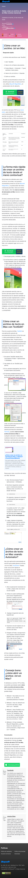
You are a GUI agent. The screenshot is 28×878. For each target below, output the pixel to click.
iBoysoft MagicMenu (15, 84)
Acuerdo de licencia (6, 853)
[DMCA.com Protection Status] (6, 872)
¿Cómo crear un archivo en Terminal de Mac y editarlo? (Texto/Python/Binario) (14, 456)
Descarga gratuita (13, 765)
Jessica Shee (10, 28)
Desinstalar (17, 853)
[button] (13, 92)
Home (3, 6)
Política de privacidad (20, 851)
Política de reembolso (6, 851)
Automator (16, 565)
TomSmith (9, 24)
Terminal (6, 431)
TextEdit (19, 331)
